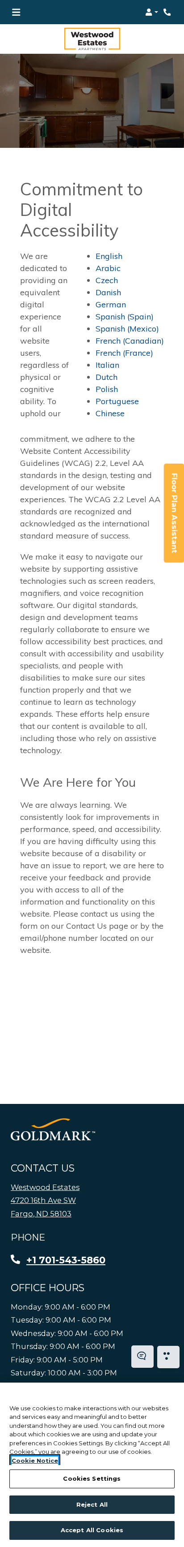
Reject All (92, 1504)
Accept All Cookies (92, 1530)
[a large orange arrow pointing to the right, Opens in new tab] (53, 1129)
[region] (92, 1465)
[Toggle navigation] (16, 12)
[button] (151, 12)
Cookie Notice (35, 1460)
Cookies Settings (92, 1478)
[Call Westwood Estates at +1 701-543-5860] (168, 12)
